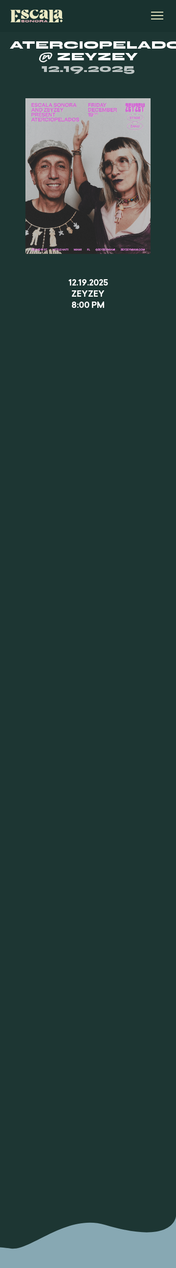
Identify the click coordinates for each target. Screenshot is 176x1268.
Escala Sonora (37, 16)
